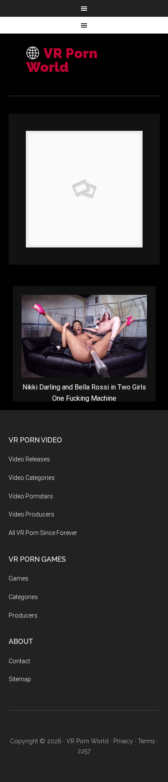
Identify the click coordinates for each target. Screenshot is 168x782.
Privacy (123, 741)
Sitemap (20, 679)
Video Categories (32, 477)
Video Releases (29, 459)
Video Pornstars (31, 496)
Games (18, 578)
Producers (23, 615)
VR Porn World (61, 60)
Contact (19, 661)
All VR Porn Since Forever (43, 532)
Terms (146, 741)
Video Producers (31, 514)
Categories (23, 596)
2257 (84, 751)
